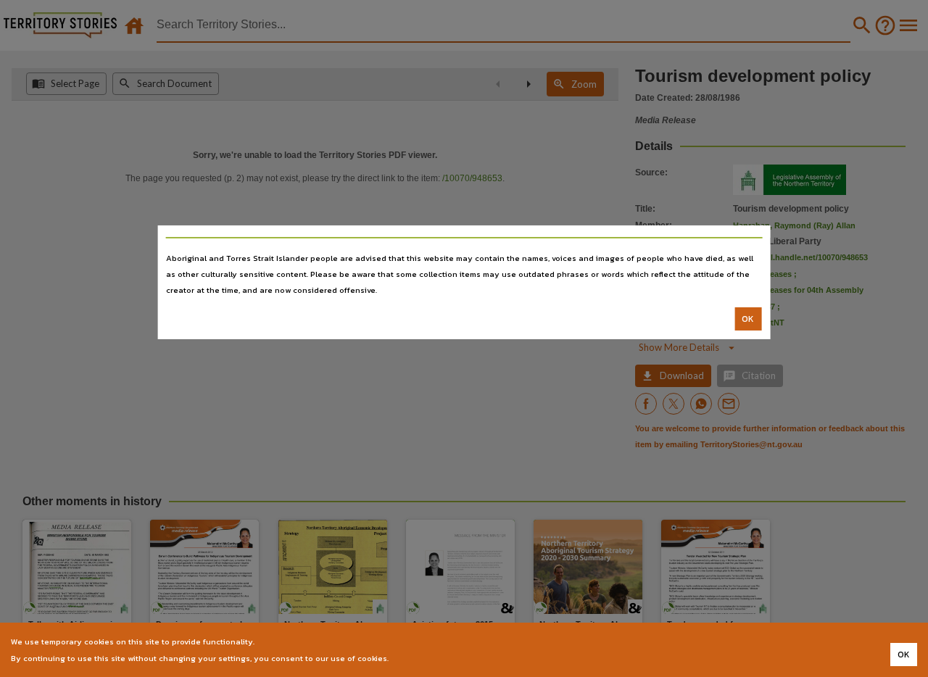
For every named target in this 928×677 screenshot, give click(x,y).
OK (748, 318)
